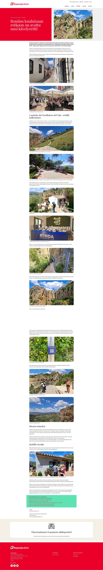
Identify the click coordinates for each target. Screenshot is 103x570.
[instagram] (14, 565)
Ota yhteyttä (86, 1)
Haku (91, 1)
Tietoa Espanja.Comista (74, 1)
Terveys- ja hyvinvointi (15, 17)
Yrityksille (81, 1)
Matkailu (78, 6)
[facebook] (11, 565)
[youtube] (17, 565)
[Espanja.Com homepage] (13, 4)
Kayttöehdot (75, 556)
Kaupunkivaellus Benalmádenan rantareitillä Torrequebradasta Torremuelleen (46, 502)
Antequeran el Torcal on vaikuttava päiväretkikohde (40, 499)
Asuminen (66, 6)
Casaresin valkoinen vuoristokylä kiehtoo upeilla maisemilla (42, 504)
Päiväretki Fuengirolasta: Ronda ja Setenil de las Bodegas (41, 505)
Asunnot (84, 6)
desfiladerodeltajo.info (34, 511)
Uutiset (72, 6)
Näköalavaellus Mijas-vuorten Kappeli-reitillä (38, 501)
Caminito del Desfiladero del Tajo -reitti (41, 121)
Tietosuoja (75, 554)
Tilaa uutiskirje (55, 554)
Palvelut (90, 6)
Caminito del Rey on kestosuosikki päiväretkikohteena (40, 498)
